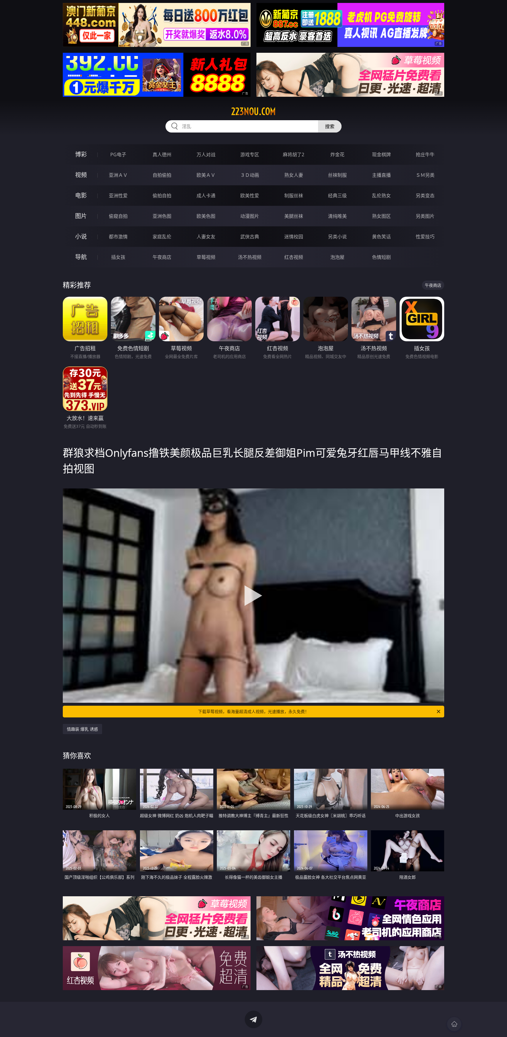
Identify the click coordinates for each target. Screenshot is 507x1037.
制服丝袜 (293, 195)
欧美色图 (206, 216)
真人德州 (162, 154)
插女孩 (118, 257)
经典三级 (337, 195)
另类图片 (425, 216)
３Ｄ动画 (249, 175)
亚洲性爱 (118, 195)
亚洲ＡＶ (118, 175)
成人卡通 (206, 195)
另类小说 (337, 236)
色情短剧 (381, 257)
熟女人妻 (293, 175)
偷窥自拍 (118, 216)
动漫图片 (249, 216)
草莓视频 (206, 257)
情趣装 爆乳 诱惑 (82, 729)
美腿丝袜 (293, 216)
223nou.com (253, 111)
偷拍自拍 (162, 195)
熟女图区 (381, 216)
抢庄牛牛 (425, 154)
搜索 (329, 126)
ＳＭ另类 (425, 175)
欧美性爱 (249, 195)
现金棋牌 (381, 154)
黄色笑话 (381, 236)
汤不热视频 (249, 257)
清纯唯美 (337, 216)
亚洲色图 (162, 216)
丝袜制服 (337, 175)
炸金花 (337, 154)
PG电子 (118, 154)
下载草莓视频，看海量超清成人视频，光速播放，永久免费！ (253, 711)
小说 (81, 236)
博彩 (81, 154)
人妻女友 (206, 236)
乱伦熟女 (381, 195)
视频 (81, 175)
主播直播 (381, 175)
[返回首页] (454, 1024)
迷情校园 (293, 236)
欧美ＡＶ (206, 175)
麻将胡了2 (293, 154)
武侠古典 (249, 236)
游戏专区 (249, 154)
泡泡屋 (337, 257)
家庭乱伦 (162, 236)
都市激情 (118, 236)
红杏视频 (293, 257)
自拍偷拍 (162, 175)
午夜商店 (162, 257)
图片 (81, 216)
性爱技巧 (425, 236)
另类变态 (425, 195)
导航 (81, 257)
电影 (81, 195)
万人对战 (206, 154)
